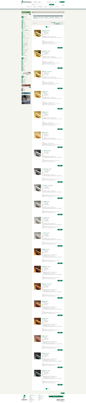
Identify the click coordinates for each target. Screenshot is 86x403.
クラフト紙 (24, 28)
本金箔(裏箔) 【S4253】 (45, 91)
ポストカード (24, 61)
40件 (56, 22)
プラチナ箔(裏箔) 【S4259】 (46, 201)
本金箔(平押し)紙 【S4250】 (46, 30)
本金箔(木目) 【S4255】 (45, 132)
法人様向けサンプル (25, 55)
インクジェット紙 (25, 51)
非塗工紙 (24, 23)
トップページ (24, 9)
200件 (62, 22)
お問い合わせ (30, 401)
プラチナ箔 (41, 17)
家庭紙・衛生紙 (25, 50)
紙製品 (24, 54)
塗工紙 (24, 21)
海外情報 (24, 89)
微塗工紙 (24, 22)
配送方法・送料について (41, 398)
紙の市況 (24, 90)
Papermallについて (31, 397)
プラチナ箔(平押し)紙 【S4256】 (46, 150)
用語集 (23, 88)
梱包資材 (24, 70)
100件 (60, 22)
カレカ (24, 31)
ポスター (24, 62)
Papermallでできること (40, 396)
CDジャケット (24, 65)
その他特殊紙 (24, 26)
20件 (54, 22)
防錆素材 (24, 53)
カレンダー (24, 66)
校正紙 (23, 68)
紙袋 (23, 67)
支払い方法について (40, 397)
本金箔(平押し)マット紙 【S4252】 (47, 71)
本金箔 (36, 17)
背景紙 (23, 69)
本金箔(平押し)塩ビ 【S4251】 (46, 51)
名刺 (23, 63)
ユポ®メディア (25, 52)
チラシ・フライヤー (25, 60)
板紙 (23, 27)
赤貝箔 (47, 17)
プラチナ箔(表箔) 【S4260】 (46, 217)
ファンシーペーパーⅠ (25, 25)
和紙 (23, 20)
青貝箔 (52, 17)
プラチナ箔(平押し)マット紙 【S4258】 (47, 185)
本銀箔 (36, 18)
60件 (57, 22)
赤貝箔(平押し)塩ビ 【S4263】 (46, 266)
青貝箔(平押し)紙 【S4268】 (46, 353)
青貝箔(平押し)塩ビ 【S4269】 (46, 370)
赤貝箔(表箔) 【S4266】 (45, 318)
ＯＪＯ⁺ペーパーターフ (25, 32)
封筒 (23, 64)
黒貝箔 (57, 17)
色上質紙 (24, 24)
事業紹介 (30, 396)
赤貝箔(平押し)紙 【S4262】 (46, 249)
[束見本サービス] (26, 74)
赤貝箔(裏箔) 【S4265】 (45, 301)
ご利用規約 (30, 398)
